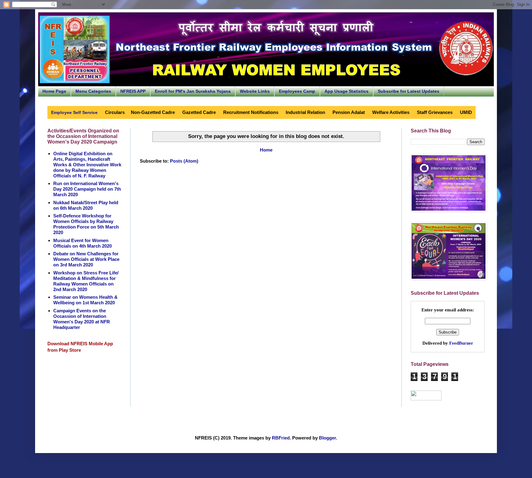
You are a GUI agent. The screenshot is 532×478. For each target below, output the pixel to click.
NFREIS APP (133, 91)
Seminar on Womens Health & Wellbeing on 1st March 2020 (85, 299)
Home (266, 149)
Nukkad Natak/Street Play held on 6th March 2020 (85, 205)
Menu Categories (93, 91)
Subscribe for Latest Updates (408, 91)
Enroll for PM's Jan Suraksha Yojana (193, 91)
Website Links (255, 91)
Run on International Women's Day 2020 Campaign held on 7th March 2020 (87, 189)
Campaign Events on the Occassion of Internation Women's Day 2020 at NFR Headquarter (81, 319)
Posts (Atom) (184, 161)
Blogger (327, 437)
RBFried (281, 437)
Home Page (54, 91)
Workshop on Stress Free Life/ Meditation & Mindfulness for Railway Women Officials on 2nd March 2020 (86, 281)
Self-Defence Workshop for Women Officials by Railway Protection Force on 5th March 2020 (86, 224)
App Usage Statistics (346, 91)
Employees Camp (297, 91)
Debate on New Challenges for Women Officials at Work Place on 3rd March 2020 (86, 259)
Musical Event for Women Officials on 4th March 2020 (82, 243)
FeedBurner (461, 343)
